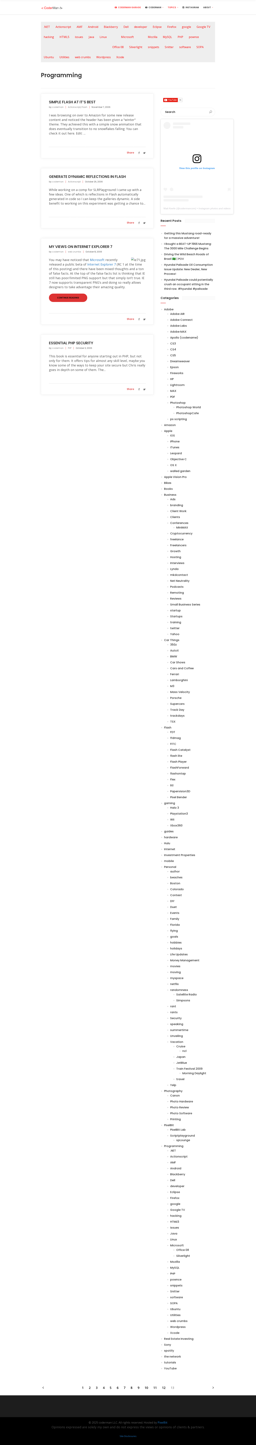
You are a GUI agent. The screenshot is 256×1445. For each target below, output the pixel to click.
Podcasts (177, 587)
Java (91, 37)
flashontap (178, 774)
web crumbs (83, 57)
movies (175, 966)
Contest (176, 895)
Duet (173, 907)
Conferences (179, 523)
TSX (173, 722)
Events (174, 913)
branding (176, 505)
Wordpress (103, 57)
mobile (169, 861)
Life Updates (179, 954)
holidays (176, 948)
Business (170, 495)
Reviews (175, 599)
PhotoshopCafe (187, 413)
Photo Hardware (181, 1101)
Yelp (173, 1085)
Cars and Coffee (182, 668)
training (175, 622)
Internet (169, 849)
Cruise (180, 1046)
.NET (47, 27)
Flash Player (178, 762)
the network (172, 1357)
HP (172, 379)
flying (174, 931)
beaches (176, 877)
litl (171, 785)
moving (175, 972)
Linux (103, 37)
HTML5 (64, 37)
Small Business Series (185, 605)
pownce (194, 37)
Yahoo (174, 634)
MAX (173, 391)
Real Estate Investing (178, 1339)
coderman (58, 107)
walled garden (180, 471)
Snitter (169, 47)
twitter (175, 628)
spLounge (183, 1140)
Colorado (177, 889)
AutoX (174, 651)
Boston (175, 883)
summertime (179, 1030)
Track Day (177, 710)
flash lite (176, 756)
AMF (79, 27)
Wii (172, 820)
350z (173, 645)
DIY (172, 901)
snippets (153, 47)
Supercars (177, 704)
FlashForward (179, 768)
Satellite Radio (186, 994)
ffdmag (175, 738)
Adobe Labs (178, 326)
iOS (172, 436)
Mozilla (152, 37)
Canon (175, 1096)
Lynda (174, 569)
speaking (176, 1024)
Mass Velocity (180, 692)
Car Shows (177, 662)
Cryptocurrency (181, 533)
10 (146, 1388)
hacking (49, 37)
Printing (175, 1119)
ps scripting (178, 419)
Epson (174, 367)
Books (168, 489)
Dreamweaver (180, 361)
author (175, 871)
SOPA (200, 47)
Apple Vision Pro (175, 477)
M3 (172, 686)
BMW (173, 656)
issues (79, 37)
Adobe (168, 309)
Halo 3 (174, 808)
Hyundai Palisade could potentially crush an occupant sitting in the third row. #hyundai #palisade (188, 284)
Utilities (64, 57)
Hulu (167, 843)
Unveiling (176, 1036)
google (186, 27)
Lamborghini (179, 680)
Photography (173, 1091)
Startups (176, 616)
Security (176, 1018)
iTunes (174, 447)
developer (140, 27)
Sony (167, 1345)
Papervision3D (180, 791)
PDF (172, 397)
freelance (177, 539)
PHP (180, 37)
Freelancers (178, 545)
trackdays (177, 716)
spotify (169, 1351)
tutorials (170, 1362)
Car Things (171, 640)
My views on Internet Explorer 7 (80, 246)
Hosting (175, 557)
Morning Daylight (194, 1073)
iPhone (175, 441)
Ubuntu (49, 57)
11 (155, 1388)
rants (174, 1012)
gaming (169, 803)
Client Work (178, 511)
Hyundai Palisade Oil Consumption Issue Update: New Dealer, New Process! (188, 269)
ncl (184, 1051)
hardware (171, 837)
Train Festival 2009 (189, 1069)
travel (180, 1079)
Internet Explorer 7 (101, 264)
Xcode (120, 57)
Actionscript (63, 27)
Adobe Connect (181, 320)
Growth (175, 551)
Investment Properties (179, 855)
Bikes (167, 483)
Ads (173, 499)
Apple (168, 431)
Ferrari (174, 674)
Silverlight (135, 47)
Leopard (176, 453)
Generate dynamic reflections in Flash (87, 176)
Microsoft (127, 37)
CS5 (173, 355)
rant (173, 1006)
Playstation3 (179, 814)
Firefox (171, 27)
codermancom (187, 208)
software (185, 47)
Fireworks (176, 373)
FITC (173, 744)
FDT (172, 732)
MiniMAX (182, 528)
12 (163, 1388)
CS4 (173, 349)
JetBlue (181, 1063)
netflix (174, 984)
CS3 (173, 344)
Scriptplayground (182, 1136)
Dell (126, 27)
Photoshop (178, 403)
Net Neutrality (179, 581)
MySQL (167, 37)
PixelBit (169, 1125)
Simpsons (183, 1000)
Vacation (176, 1042)
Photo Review (179, 1107)
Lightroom (177, 385)
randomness (179, 990)
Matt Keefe (170, 208)
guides (169, 831)
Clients (175, 517)
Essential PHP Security (71, 343)
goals (174, 937)
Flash (84, 107)
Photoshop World (188, 407)
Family (174, 919)
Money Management (184, 960)
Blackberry (111, 27)
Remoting (177, 593)
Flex (172, 779)
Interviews (177, 563)
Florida (175, 925)
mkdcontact (179, 575)
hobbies (176, 943)
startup (175, 610)
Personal (170, 867)
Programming (173, 1146)
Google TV (203, 27)
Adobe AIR (177, 314)
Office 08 (118, 47)
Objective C (178, 459)
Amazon (170, 425)
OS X (173, 465)
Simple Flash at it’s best (72, 102)
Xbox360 (176, 825)
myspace (176, 978)
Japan (180, 1057)
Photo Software (181, 1113)
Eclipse (157, 27)
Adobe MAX (178, 332)
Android (93, 27)
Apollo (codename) (184, 338)
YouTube (170, 1368)
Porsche (175, 698)
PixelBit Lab (178, 1130)
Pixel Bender (178, 797)
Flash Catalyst (180, 750)
